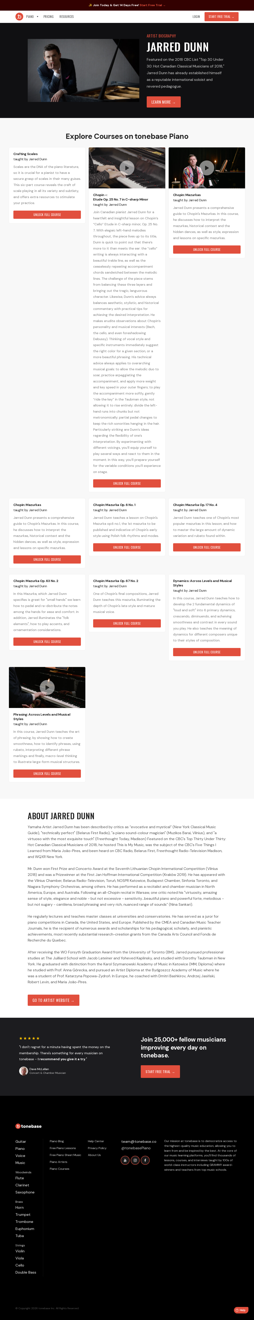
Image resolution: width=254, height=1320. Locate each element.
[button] (32, 16)
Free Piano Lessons (63, 1148)
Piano (20, 1148)
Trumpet (22, 1214)
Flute (19, 1178)
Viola (19, 1258)
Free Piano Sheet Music (65, 1155)
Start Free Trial (221, 16)
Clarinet (22, 1185)
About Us (94, 1155)
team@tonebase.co (138, 1141)
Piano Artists (58, 1162)
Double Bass (25, 1272)
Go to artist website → (54, 1000)
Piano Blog (57, 1141)
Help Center (96, 1141)
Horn (19, 1207)
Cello (19, 1265)
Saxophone (25, 1192)
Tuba (19, 1235)
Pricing (49, 16)
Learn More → (164, 102)
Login (196, 16)
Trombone (24, 1221)
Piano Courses (59, 1169)
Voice (20, 1155)
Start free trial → (160, 1071)
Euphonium (24, 1228)
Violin (20, 1251)
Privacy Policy (97, 1148)
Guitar (20, 1141)
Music (20, 1162)
